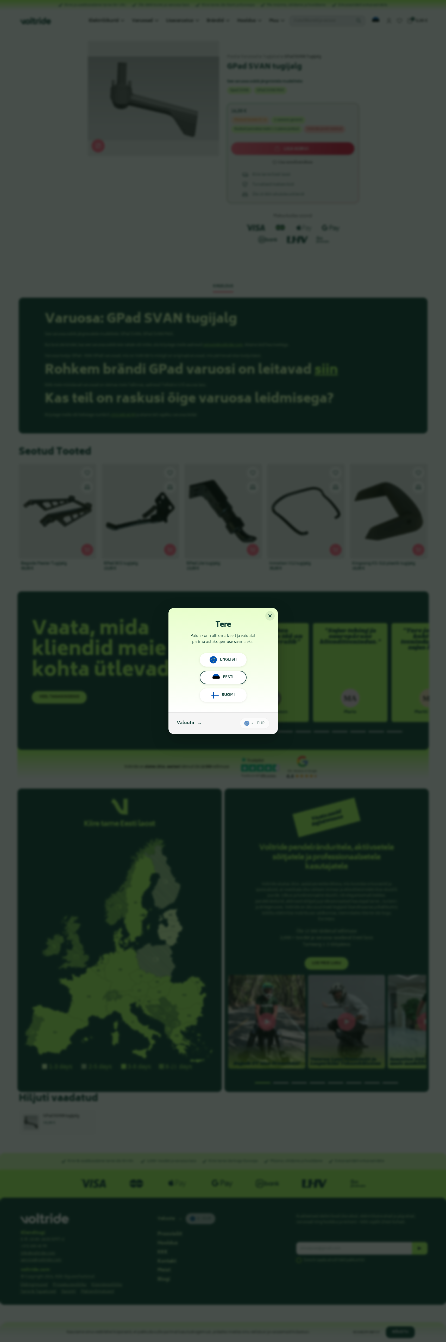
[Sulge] (270, 616)
